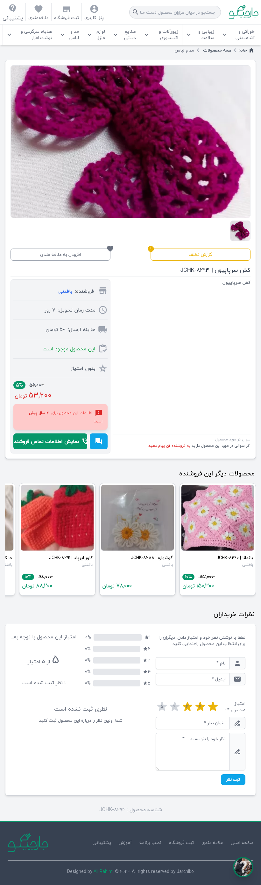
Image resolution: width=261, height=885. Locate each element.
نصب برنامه (150, 842)
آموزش (125, 842)
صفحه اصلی (242, 842)
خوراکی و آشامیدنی (238, 34)
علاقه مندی (212, 842)
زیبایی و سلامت (199, 34)
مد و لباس (69, 34)
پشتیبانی (102, 842)
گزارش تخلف (181, 253)
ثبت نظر (233, 779)
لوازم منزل (95, 34)
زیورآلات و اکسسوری (160, 34)
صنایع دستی (124, 34)
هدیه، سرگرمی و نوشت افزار (28, 34)
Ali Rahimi (104, 871)
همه (217, 50)
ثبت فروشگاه (181, 842)
